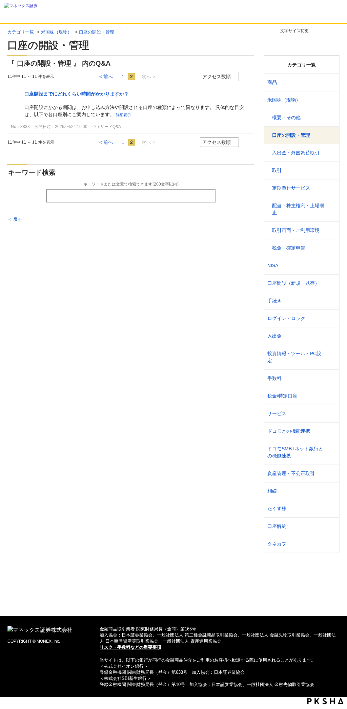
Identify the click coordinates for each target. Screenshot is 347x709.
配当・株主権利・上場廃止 (298, 209)
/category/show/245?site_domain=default (330, 300)
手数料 (274, 378)
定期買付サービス (291, 188)
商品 (272, 82)
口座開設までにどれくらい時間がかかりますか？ (76, 93)
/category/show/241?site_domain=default (330, 283)
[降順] (251, 76)
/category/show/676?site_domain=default (330, 452)
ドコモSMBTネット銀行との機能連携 (295, 452)
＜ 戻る (14, 219)
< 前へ (106, 76)
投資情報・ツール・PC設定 (294, 357)
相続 (272, 491)
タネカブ (276, 543)
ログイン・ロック (286, 318)
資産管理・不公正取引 (291, 473)
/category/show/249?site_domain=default (330, 336)
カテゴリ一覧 (20, 32)
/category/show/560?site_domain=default (330, 100)
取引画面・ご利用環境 (296, 230)
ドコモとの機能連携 (288, 431)
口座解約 (276, 526)
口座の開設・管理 (291, 135)
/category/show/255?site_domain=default (330, 396)
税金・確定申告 (288, 248)
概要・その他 (286, 117)
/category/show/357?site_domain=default (330, 357)
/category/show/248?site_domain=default (330, 491)
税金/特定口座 (282, 396)
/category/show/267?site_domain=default (330, 82)
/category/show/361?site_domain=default (330, 318)
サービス (276, 413)
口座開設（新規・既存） (293, 283)
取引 (277, 170)
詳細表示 (123, 115)
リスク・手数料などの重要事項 (130, 647)
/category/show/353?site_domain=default (330, 413)
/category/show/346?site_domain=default (330, 265)
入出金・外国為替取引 (296, 152)
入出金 (274, 336)
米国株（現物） (56, 32)
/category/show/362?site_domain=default (330, 378)
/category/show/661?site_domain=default (330, 431)
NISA (272, 265)
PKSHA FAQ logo (325, 701)
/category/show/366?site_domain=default (330, 473)
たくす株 (276, 508)
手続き (274, 300)
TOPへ (174, 600)
